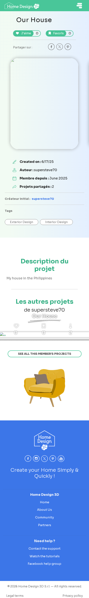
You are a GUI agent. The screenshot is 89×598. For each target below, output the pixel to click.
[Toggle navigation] (79, 6)
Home (44, 502)
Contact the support (44, 548)
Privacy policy (73, 596)
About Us (44, 510)
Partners (44, 525)
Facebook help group (44, 564)
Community (44, 517)
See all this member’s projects (44, 354)
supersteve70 (43, 199)
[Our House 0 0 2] (3, 334)
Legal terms (15, 596)
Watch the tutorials (45, 556)
